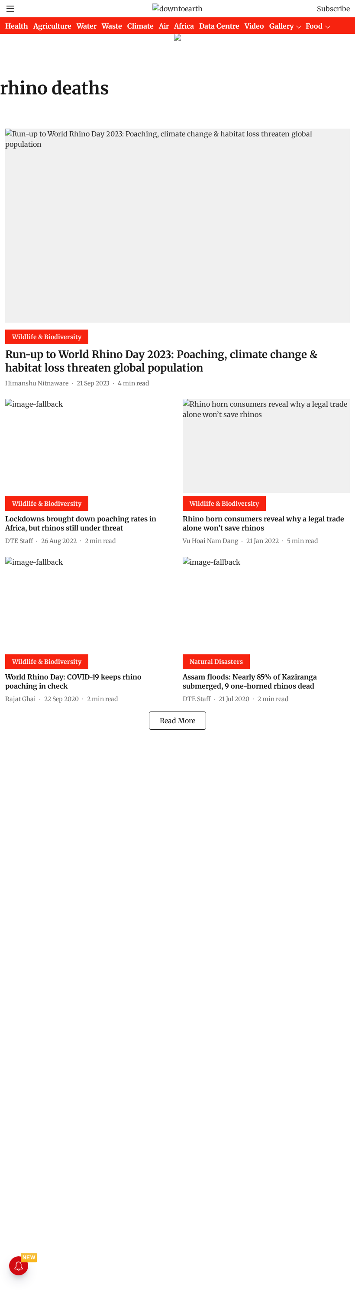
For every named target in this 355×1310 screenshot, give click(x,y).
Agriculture (52, 26)
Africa (184, 26)
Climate (140, 26)
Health (16, 26)
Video (254, 26)
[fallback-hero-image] (177, 226)
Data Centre (219, 26)
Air (164, 26)
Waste (112, 26)
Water (87, 26)
